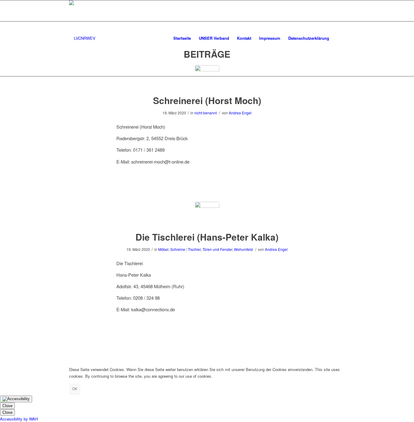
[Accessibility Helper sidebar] (16, 399)
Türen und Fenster (217, 249)
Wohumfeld (243, 249)
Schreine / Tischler (185, 249)
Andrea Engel (240, 112)
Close (7, 405)
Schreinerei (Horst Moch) (207, 100)
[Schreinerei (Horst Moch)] (207, 77)
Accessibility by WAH (19, 419)
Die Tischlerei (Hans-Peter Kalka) (207, 236)
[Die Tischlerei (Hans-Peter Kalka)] (207, 214)
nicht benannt (205, 112)
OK (74, 388)
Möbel (163, 249)
